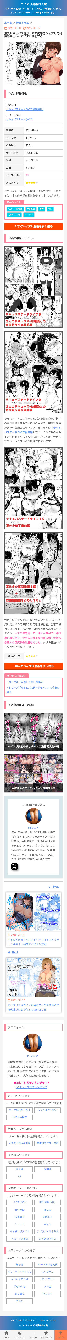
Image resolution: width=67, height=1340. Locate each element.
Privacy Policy (48, 1320)
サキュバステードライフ (19, 119)
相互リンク (30, 1320)
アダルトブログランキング (31, 1087)
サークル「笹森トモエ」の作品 (26, 682)
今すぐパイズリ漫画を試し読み (33, 226)
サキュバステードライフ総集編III (24, 109)
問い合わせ (16, 1320)
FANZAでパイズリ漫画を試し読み (34, 666)
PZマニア (32, 1056)
